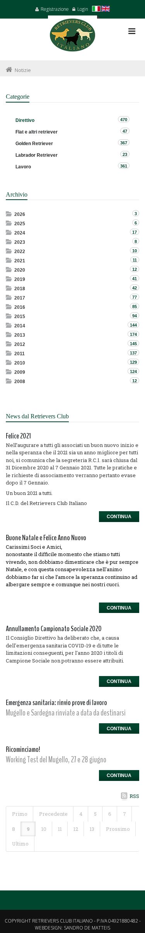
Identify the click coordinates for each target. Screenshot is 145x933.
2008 (19, 381)
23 (125, 154)
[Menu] (131, 31)
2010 (19, 363)
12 (75, 828)
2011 (19, 353)
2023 (19, 242)
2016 (19, 307)
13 (92, 828)
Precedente (53, 813)
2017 (19, 298)
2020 (19, 270)
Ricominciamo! (23, 749)
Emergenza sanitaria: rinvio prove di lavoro (56, 702)
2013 (19, 335)
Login (82, 9)
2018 (19, 288)
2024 (19, 233)
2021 (19, 261)
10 (43, 828)
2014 (19, 326)
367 (123, 142)
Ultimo (20, 843)
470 (123, 119)
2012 (19, 344)
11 (60, 828)
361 (123, 166)
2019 (19, 279)
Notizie (23, 70)
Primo (19, 813)
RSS (134, 796)
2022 (19, 251)
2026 (19, 214)
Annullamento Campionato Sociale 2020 (54, 628)
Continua (119, 516)
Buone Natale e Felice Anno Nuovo (46, 537)
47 (125, 131)
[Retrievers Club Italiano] (72, 37)
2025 (19, 223)
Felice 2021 (18, 436)
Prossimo (118, 828)
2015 (19, 316)
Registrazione (55, 9)
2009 (19, 372)
